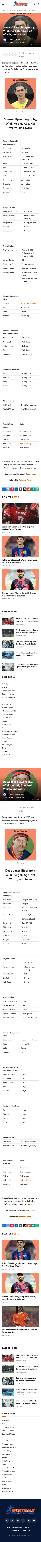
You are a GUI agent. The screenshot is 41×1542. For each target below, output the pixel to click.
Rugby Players (7, 738)
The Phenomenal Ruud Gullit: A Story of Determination (19, 1330)
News (4, 728)
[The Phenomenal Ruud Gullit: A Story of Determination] (20, 1316)
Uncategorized (7, 751)
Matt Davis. (31, 1210)
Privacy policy (18, 1527)
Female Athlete (7, 708)
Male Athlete (6, 724)
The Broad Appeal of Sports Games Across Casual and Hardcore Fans (27, 632)
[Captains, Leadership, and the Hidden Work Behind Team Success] (8, 644)
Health (4, 721)
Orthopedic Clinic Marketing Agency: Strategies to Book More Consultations (27, 666)
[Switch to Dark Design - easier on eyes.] (34, 4)
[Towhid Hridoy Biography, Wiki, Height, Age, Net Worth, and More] (20, 579)
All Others (5, 684)
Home (8, 1527)
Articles (4, 687)
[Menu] (3, 3)
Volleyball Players (8, 755)
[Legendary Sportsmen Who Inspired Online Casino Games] (20, 513)
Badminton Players (8, 691)
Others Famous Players (10, 731)
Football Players (7, 714)
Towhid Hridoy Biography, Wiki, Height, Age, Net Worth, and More (19, 594)
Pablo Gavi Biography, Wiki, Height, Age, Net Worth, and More (19, 561)
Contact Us (25, 1530)
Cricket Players (7, 704)
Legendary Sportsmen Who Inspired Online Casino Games (18, 528)
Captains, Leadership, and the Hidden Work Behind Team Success (26, 643)
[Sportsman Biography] (20, 3)
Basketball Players (8, 697)
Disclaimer (15, 1530)
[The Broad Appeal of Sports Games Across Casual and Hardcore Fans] (8, 633)
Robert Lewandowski (29, 303)
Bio (3, 701)
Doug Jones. (31, 474)
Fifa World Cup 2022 (9, 711)
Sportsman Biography (8, 10)
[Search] (38, 3)
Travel (4, 748)
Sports (4, 741)
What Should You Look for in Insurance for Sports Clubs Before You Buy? (27, 621)
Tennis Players (7, 745)
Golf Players (6, 718)
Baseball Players (8, 694)
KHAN (11, 39)
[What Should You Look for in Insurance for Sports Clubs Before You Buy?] (8, 621)
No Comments (9, 43)
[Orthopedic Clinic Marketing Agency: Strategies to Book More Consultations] (8, 667)
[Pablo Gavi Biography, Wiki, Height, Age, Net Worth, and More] (20, 546)
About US (28, 1527)
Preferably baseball (9, 735)
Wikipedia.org (25, 443)
